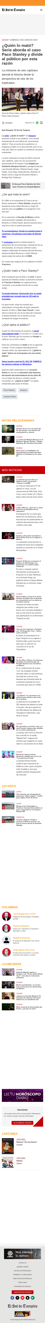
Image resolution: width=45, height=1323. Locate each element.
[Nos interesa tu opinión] (22, 1254)
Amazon (32, 136)
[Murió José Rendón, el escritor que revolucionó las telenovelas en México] (8, 985)
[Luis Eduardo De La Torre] (6, 916)
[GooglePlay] (32, 1298)
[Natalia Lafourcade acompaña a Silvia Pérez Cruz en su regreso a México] (8, 543)
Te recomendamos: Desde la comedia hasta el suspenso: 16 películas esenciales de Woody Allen (22, 234)
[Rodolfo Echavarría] (6, 940)
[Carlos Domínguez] (6, 928)
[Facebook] (12, 1298)
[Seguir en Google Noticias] (41, 123)
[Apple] (27, 1298)
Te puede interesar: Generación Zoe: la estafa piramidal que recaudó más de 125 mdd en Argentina (21, 296)
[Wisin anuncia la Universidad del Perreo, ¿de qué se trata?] (8, 1006)
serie (6, 136)
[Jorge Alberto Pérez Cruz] (6, 952)
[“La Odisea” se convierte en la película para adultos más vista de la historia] (8, 706)
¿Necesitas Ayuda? (23, 1292)
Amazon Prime (10, 397)
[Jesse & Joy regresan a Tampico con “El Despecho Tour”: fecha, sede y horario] (8, 639)
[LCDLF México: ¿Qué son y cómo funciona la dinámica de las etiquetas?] (8, 516)
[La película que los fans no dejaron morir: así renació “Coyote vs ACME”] (8, 488)
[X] (17, 1298)
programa (8, 242)
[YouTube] (22, 1298)
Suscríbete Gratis (22, 1123)
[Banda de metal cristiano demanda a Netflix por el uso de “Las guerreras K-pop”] (8, 765)
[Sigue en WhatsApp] (37, 123)
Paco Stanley (9, 390)
